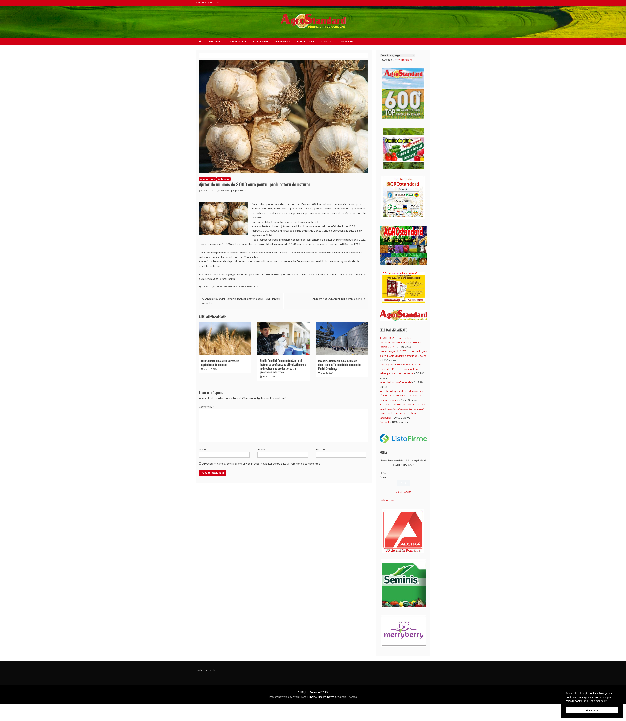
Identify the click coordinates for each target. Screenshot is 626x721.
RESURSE (215, 41)
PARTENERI (260, 41)
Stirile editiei (224, 179)
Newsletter (347, 41)
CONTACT (327, 41)
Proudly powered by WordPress (288, 696)
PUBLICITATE (305, 41)
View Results (403, 491)
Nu (384, 477)
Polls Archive (387, 500)
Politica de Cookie (206, 670)
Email (261, 449)
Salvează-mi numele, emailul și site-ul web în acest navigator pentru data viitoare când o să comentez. (261, 463)
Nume (203, 449)
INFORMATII (282, 41)
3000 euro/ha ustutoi (213, 286)
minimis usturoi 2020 (248, 286)
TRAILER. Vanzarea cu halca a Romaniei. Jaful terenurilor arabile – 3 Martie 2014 (400, 342)
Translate (406, 59)
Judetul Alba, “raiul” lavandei (396, 382)
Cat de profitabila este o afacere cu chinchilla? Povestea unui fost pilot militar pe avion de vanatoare (400, 369)
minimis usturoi (231, 286)
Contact (384, 422)
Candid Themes (347, 696)
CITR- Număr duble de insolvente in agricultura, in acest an (220, 363)
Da (384, 473)
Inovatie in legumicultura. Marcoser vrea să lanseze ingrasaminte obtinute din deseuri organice (402, 395)
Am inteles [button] (592, 710)
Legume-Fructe (207, 179)
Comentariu (206, 406)
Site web (321, 449)
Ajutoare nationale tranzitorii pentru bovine (337, 298)
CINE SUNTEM (237, 41)
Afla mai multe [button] (598, 701)
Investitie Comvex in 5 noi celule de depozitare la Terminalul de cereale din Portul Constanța (339, 365)
